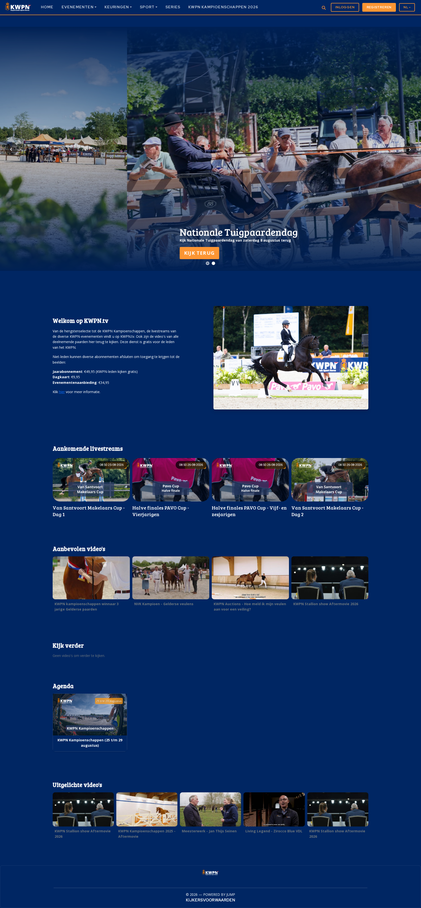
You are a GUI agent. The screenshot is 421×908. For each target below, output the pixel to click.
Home (47, 7)
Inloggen (344, 7)
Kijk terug (72, 253)
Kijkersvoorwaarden (210, 900)
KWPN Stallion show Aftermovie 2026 (325, 604)
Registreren (379, 7)
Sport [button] (147, 7)
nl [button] (405, 7)
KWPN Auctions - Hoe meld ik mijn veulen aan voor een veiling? (250, 607)
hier (62, 391)
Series (172, 7)
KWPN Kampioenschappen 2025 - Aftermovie (146, 833)
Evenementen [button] (78, 7)
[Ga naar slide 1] (207, 263)
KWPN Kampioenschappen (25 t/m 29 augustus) (89, 743)
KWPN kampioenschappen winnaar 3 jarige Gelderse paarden (87, 607)
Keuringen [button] (117, 7)
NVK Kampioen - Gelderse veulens (163, 604)
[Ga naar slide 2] (213, 263)
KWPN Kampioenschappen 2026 (223, 7)
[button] (91, 488)
